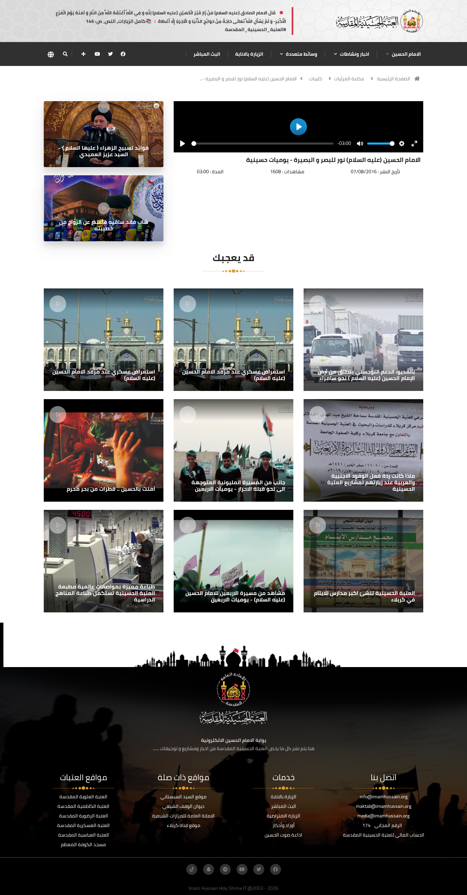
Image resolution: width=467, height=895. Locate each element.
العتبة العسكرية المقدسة (83, 825)
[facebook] (123, 54)
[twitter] (110, 54)
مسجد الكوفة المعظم (83, 844)
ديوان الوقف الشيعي (183, 806)
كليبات (315, 78)
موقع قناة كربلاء (183, 825)
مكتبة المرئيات (349, 78)
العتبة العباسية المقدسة (83, 834)
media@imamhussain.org (383, 815)
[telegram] (225, 869)
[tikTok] (191, 869)
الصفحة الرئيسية (393, 78)
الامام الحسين (406, 54)
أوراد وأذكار (283, 825)
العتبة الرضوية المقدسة (83, 815)
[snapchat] (208, 869)
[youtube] (97, 54)
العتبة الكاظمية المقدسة (83, 806)
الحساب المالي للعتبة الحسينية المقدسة (383, 834)
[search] (65, 54)
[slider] (262, 143)
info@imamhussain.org (384, 796)
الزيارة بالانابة (249, 54)
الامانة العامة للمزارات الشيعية (183, 815)
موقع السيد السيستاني (183, 796)
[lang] (50, 54)
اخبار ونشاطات (354, 54)
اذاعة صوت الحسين (283, 834)
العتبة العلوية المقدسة (83, 796)
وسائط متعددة (301, 54)
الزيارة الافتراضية (283, 815)
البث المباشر (207, 54)
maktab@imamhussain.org (383, 806)
